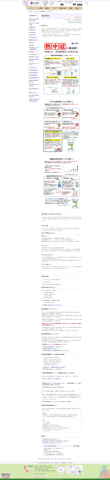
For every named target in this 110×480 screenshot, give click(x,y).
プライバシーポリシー (55, 462)
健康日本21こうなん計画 (34, 56)
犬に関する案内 (32, 34)
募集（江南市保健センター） (34, 89)
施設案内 (47, 8)
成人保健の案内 (32, 32)
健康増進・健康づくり (33, 39)
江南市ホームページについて (67, 462)
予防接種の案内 (32, 29)
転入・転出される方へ (33, 37)
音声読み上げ (60, 1)
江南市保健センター (43, 11)
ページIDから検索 (67, 2)
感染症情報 (31, 45)
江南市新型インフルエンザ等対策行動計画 (34, 48)
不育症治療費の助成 (33, 75)
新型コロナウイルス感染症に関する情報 (34, 19)
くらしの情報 (39, 8)
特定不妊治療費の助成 (33, 72)
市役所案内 (37, 476)
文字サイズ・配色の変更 (69, 1)
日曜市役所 (43, 476)
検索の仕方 (80, 4)
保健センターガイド (33, 92)
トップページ (32, 8)
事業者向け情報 (62, 8)
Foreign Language (79, 1)
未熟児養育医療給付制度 (34, 77)
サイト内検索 (51, 3)
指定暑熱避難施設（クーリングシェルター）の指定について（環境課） (57, 401)
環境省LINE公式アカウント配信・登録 (54, 387)
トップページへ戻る (53, 458)
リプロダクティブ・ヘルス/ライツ (34, 64)
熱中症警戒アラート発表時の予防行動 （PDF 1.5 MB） (54, 367)
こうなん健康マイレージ (34, 54)
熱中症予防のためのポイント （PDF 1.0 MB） (53, 369)
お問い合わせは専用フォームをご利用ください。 (55, 454)
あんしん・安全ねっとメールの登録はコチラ (52, 378)
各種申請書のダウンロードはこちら (34, 85)
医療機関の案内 (32, 27)
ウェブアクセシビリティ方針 (43, 462)
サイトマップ (53, 1)
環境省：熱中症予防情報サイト (52, 346)
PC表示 (60, 458)
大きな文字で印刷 (76, 22)
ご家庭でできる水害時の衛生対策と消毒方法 (34, 100)
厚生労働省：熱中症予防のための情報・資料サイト (56, 440)
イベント (55, 8)
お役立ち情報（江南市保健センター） (34, 96)
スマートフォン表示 (66, 458)
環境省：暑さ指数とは (51, 348)
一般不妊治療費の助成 (33, 70)
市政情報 (70, 8)
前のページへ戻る (43, 458)
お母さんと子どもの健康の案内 (34, 24)
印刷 (69, 22)
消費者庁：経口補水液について (52, 305)
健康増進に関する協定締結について (34, 60)
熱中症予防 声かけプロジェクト (53, 442)
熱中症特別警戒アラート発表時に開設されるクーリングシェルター (57, 350)
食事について (31, 42)
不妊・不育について (33, 67)
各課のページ (78, 8)
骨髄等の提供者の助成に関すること (34, 81)
